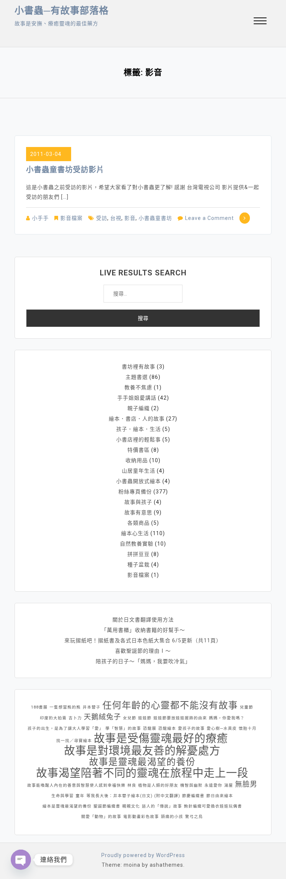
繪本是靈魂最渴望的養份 (67, 806)
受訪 (101, 218)
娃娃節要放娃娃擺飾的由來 (180, 718)
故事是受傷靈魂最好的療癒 (161, 738)
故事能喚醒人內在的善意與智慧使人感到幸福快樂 (76, 785)
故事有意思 (138, 512)
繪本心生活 (135, 533)
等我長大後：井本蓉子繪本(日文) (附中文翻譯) (133, 795)
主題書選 (136, 377)
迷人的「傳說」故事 (162, 806)
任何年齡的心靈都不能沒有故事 (170, 705)
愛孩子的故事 (191, 728)
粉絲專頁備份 (135, 492)
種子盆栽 (138, 565)
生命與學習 (62, 795)
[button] (260, 21)
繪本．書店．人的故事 (137, 419)
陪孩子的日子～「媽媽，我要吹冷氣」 (143, 661)
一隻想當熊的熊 (65, 707)
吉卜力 (75, 718)
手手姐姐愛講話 (136, 398)
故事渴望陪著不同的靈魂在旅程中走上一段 (142, 773)
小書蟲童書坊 (155, 218)
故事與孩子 (138, 502)
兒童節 (246, 707)
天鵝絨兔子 (102, 717)
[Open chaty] (21, 860)
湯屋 (228, 785)
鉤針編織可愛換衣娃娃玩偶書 (213, 806)
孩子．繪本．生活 (138, 429)
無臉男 (246, 784)
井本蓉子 (92, 707)
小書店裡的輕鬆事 (138, 439)
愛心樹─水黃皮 (222, 728)
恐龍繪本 (167, 728)
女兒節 (129, 718)
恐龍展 (149, 728)
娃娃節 (145, 718)
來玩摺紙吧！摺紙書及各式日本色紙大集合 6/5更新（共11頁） (143, 640)
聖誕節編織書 (106, 806)
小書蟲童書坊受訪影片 (65, 169)
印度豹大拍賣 (53, 718)
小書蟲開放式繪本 (138, 481)
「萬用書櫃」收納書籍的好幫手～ (143, 630)
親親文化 (131, 806)
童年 (80, 795)
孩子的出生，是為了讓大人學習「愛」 (66, 728)
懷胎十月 (248, 728)
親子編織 (138, 408)
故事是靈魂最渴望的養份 (142, 762)
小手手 (40, 218)
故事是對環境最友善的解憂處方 (142, 750)
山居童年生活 (138, 471)
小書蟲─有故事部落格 (62, 10)
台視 (115, 218)
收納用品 (136, 460)
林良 (131, 785)
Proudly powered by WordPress (143, 855)
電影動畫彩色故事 (141, 816)
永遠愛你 (213, 785)
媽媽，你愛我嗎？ (227, 718)
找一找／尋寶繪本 (74, 740)
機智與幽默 (191, 785)
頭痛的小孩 (172, 816)
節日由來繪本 (219, 795)
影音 (130, 218)
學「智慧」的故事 (123, 728)
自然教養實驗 (136, 544)
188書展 (39, 707)
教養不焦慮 (138, 387)
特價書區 (138, 450)
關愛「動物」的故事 (101, 816)
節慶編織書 (193, 795)
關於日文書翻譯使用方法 (143, 620)
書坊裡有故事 (138, 367)
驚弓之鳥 (194, 816)
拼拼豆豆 (138, 554)
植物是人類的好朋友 (158, 785)
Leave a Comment (209, 218)
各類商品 (138, 523)
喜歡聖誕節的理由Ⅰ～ (143, 651)
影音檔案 (71, 218)
